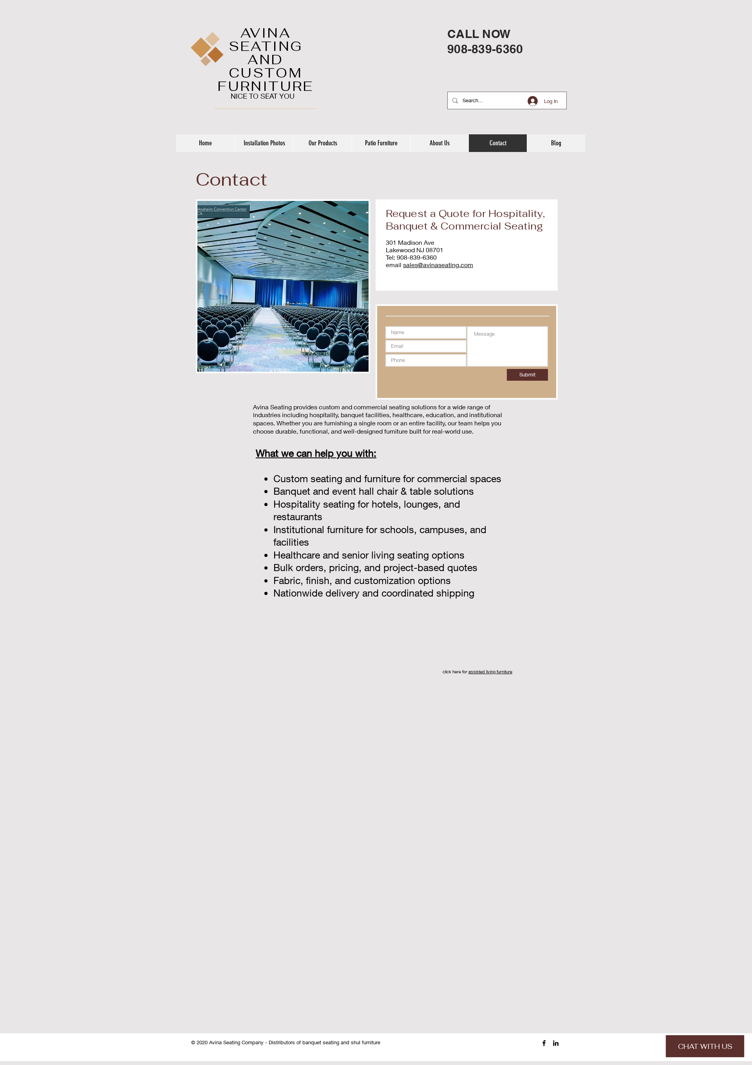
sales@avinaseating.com (438, 264)
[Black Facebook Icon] (544, 1043)
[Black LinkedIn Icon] (556, 1043)
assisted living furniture (490, 671)
